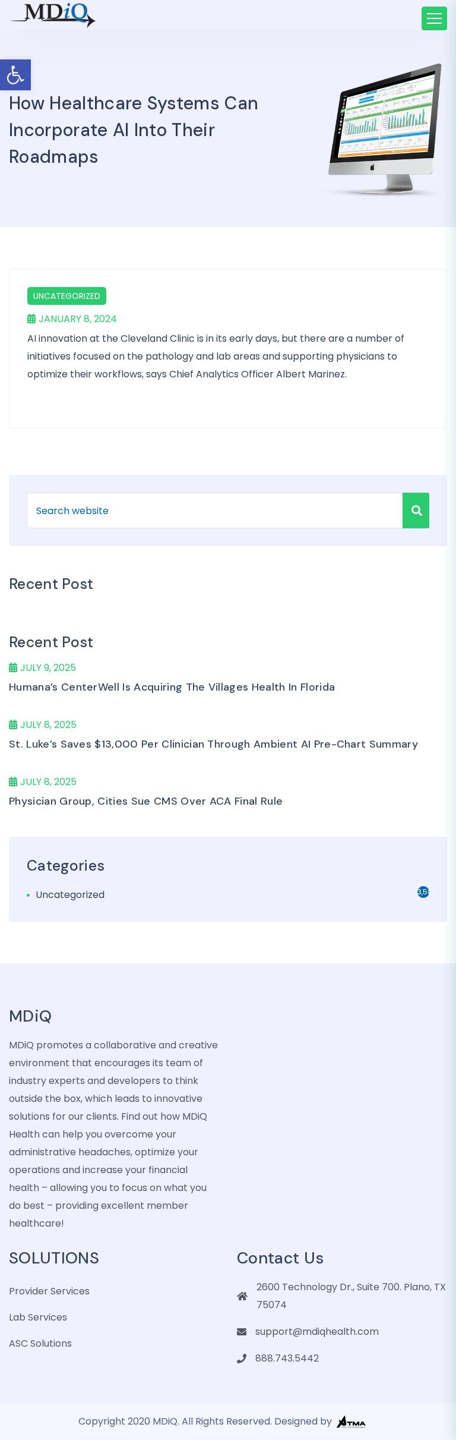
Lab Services (38, 1317)
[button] (15, 74)
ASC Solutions (40, 1343)
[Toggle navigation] (434, 18)
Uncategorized (66, 296)
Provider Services (49, 1291)
